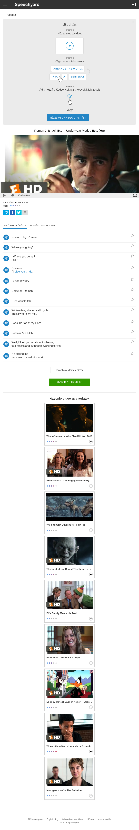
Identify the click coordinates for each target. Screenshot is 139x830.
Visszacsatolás (104, 819)
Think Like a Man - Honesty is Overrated (69, 746)
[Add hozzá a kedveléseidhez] (6, 212)
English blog (52, 819)
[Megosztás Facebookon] (12, 212)
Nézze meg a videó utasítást (68, 117)
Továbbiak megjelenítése (70, 370)
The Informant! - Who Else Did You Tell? (69, 436)
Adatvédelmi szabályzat (73, 819)
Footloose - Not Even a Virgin (63, 657)
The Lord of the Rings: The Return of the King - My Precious (69, 569)
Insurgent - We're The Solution (64, 790)
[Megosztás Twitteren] (19, 212)
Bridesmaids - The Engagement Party (67, 480)
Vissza (11, 14)
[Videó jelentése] (25, 212)
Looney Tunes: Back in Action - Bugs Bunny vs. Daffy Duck (69, 701)
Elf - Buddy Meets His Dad (61, 613)
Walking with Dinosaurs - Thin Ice (65, 524)
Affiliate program (35, 819)
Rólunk (90, 819)
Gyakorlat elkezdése (69, 382)
